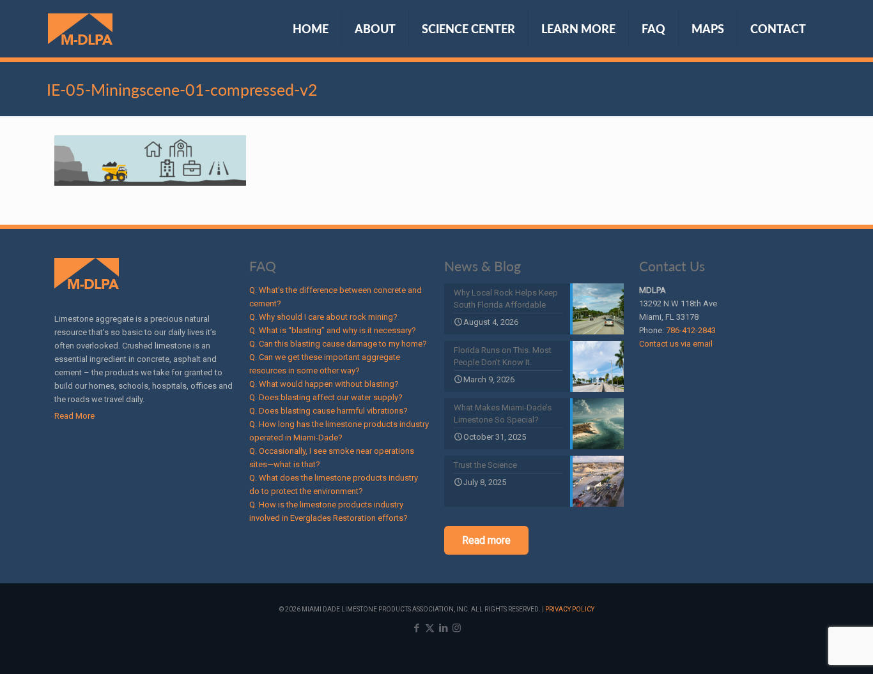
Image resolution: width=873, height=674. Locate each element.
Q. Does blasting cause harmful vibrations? (328, 411)
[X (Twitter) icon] (430, 628)
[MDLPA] (80, 28)
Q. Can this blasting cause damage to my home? (338, 343)
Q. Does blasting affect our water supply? (326, 397)
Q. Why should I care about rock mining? (323, 317)
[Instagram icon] (456, 628)
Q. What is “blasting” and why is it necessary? (332, 330)
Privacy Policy (569, 609)
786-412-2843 (691, 330)
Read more (486, 540)
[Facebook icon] (416, 628)
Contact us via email (676, 343)
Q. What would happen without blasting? (324, 384)
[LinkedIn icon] (443, 628)
